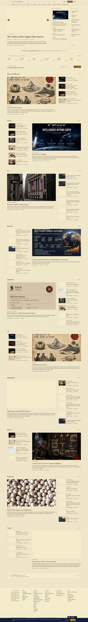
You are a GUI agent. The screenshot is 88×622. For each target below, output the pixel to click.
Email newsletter (59, 595)
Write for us (70, 1)
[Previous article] (9, 20)
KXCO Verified (70, 594)
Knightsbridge (65, 4)
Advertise (47, 595)
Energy (28, 4)
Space (39, 4)
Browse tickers (25, 596)
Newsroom (47, 601)
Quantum (35, 4)
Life (34, 612)
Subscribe (78, 66)
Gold (24, 4)
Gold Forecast (36, 596)
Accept (73, 619)
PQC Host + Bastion (71, 599)
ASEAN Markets (37, 598)
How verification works (49, 593)
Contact (46, 596)
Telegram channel (60, 593)
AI (31, 4)
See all (73, 45)
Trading (13, 4)
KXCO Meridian (71, 596)
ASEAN (54, 4)
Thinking (35, 602)
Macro (35, 605)
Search (23, 595)
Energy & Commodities (38, 599)
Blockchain (44, 4)
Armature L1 (70, 600)
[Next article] (48, 20)
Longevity (36, 609)
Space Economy (37, 601)
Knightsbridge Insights (26, 593)
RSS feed (24, 598)
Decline (67, 619)
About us (46, 591)
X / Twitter (59, 591)
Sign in (75, 1)
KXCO (35, 607)
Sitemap (24, 599)
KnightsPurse (70, 597)
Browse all (79, 55)
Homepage (24, 591)
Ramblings (36, 610)
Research (59, 4)
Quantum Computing (38, 593)
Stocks (17, 4)
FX (21, 4)
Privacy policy (47, 598)
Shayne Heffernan (10, 45)
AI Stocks (35, 591)
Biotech (49, 4)
